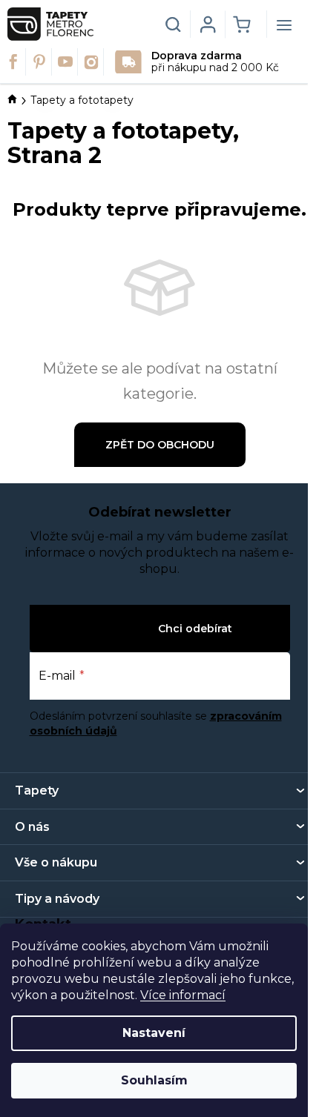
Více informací (183, 995)
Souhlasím (154, 1080)
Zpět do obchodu (159, 444)
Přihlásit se (123, 628)
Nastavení (153, 1033)
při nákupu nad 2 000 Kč (215, 61)
